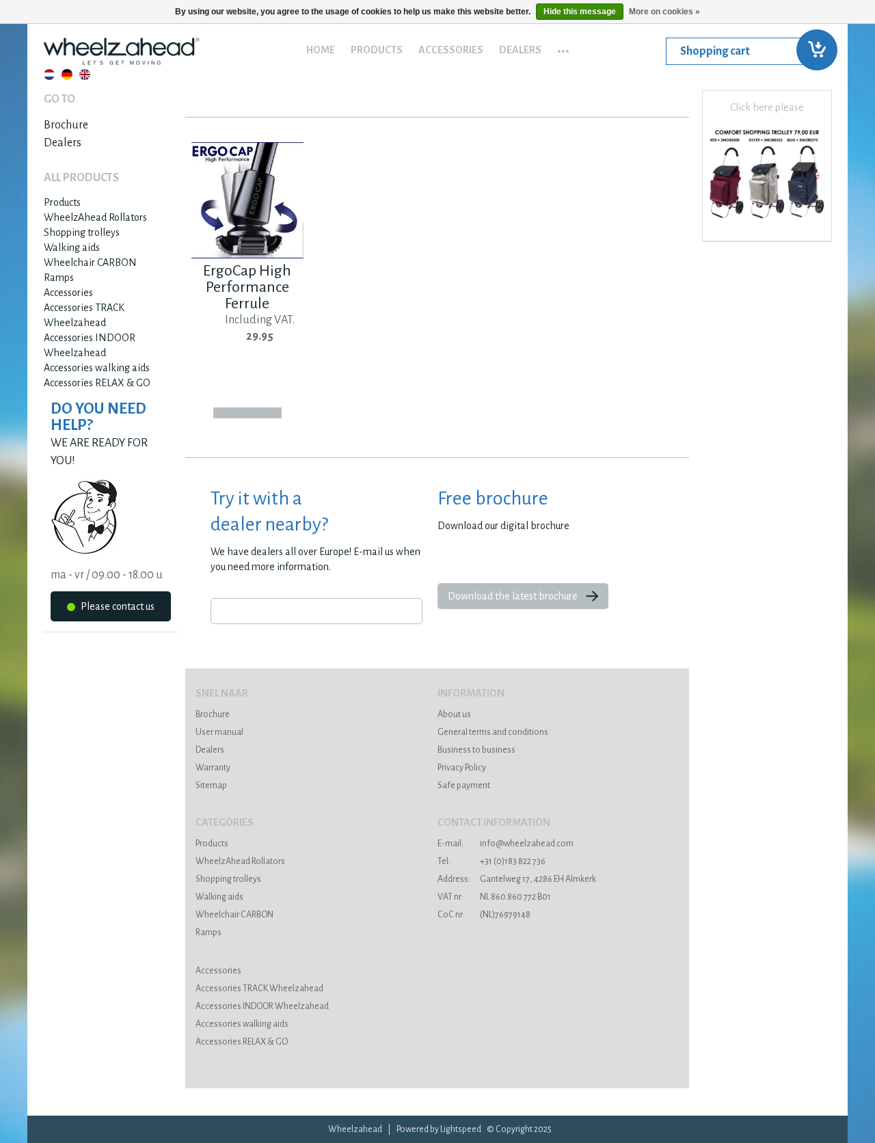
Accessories (450, 49)
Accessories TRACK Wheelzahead (259, 988)
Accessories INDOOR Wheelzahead (262, 1006)
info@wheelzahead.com (506, 843)
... (563, 46)
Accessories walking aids (97, 367)
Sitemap (211, 785)
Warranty (213, 767)
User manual (219, 732)
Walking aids (72, 247)
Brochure (66, 125)
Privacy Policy (462, 767)
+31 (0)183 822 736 (492, 861)
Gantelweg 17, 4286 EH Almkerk (517, 879)
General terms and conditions (493, 732)
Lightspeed (460, 1129)
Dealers (520, 49)
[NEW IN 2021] (767, 222)
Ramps (59, 277)
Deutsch (67, 74)
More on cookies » (664, 11)
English (84, 74)
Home (320, 49)
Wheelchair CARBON (90, 262)
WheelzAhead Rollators (95, 217)
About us (454, 714)
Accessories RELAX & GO (97, 382)
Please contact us (116, 606)
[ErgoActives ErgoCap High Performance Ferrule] (247, 255)
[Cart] (749, 51)
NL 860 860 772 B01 (494, 897)
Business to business (476, 750)
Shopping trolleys (82, 232)
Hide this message (579, 11)
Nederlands (49, 74)
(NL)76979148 (484, 914)
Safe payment (464, 785)
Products (377, 49)
